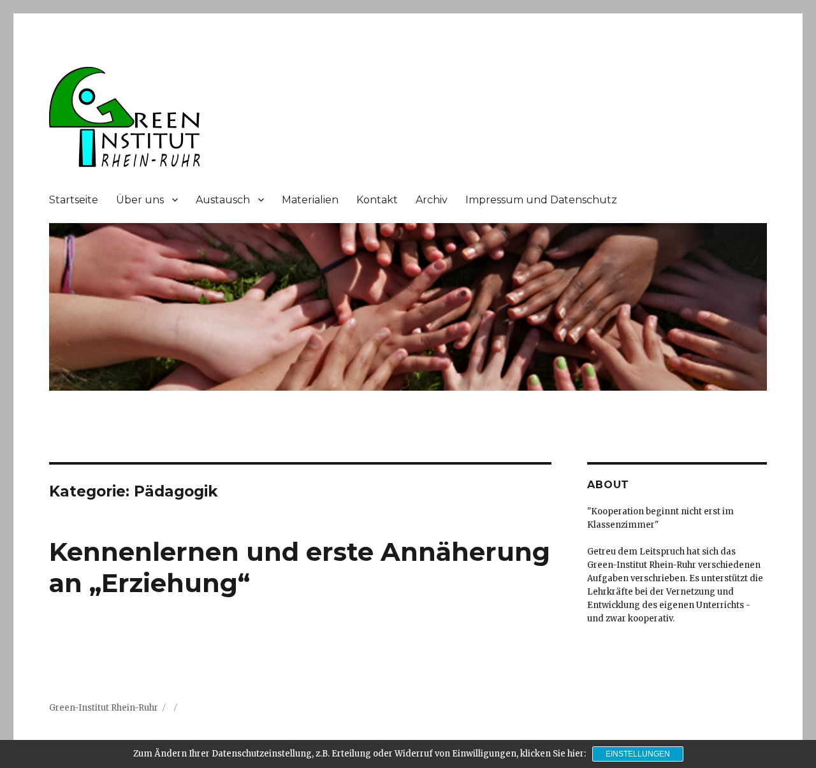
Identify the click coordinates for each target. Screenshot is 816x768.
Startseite (73, 200)
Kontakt (377, 200)
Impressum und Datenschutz (541, 200)
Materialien (310, 200)
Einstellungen (638, 754)
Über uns (140, 200)
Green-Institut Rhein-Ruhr (103, 707)
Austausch (223, 200)
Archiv (432, 200)
